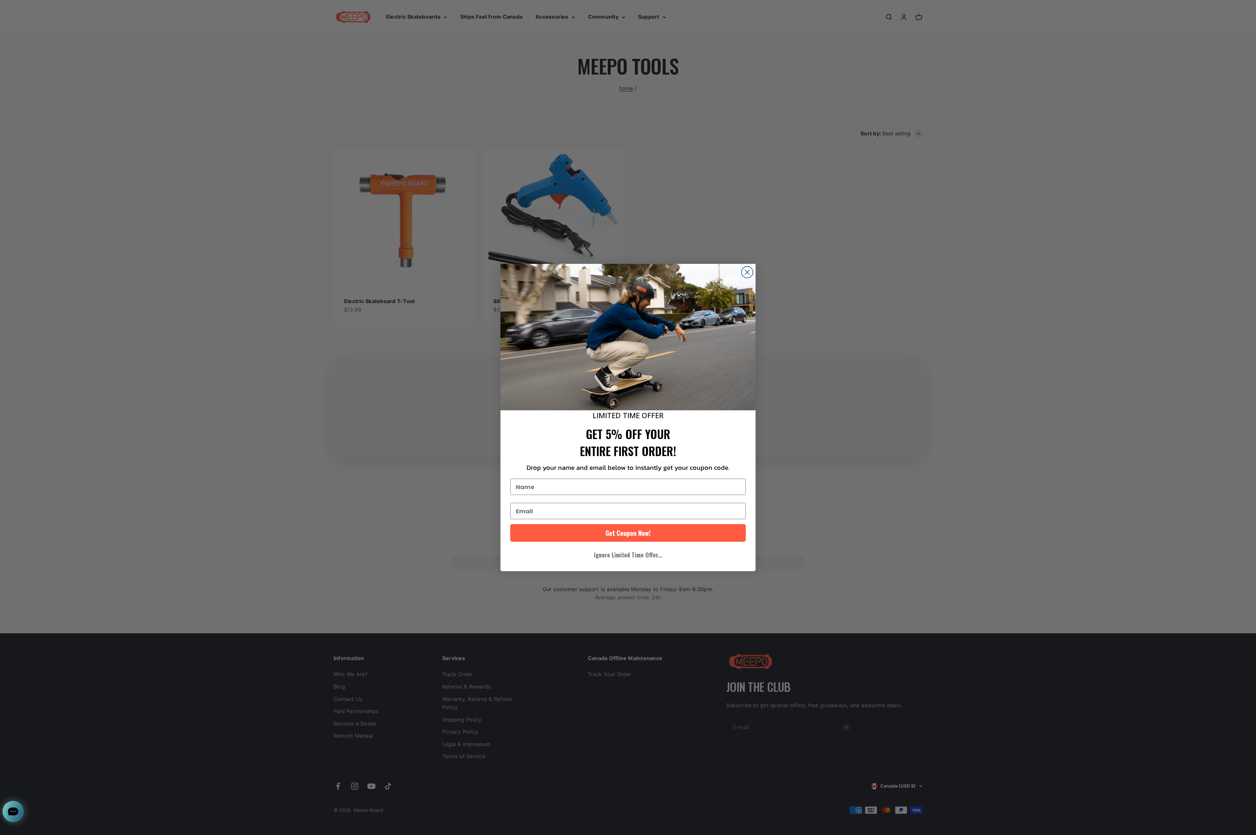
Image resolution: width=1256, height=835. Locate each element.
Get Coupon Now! (628, 533)
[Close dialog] (747, 272)
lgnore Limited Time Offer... (628, 555)
